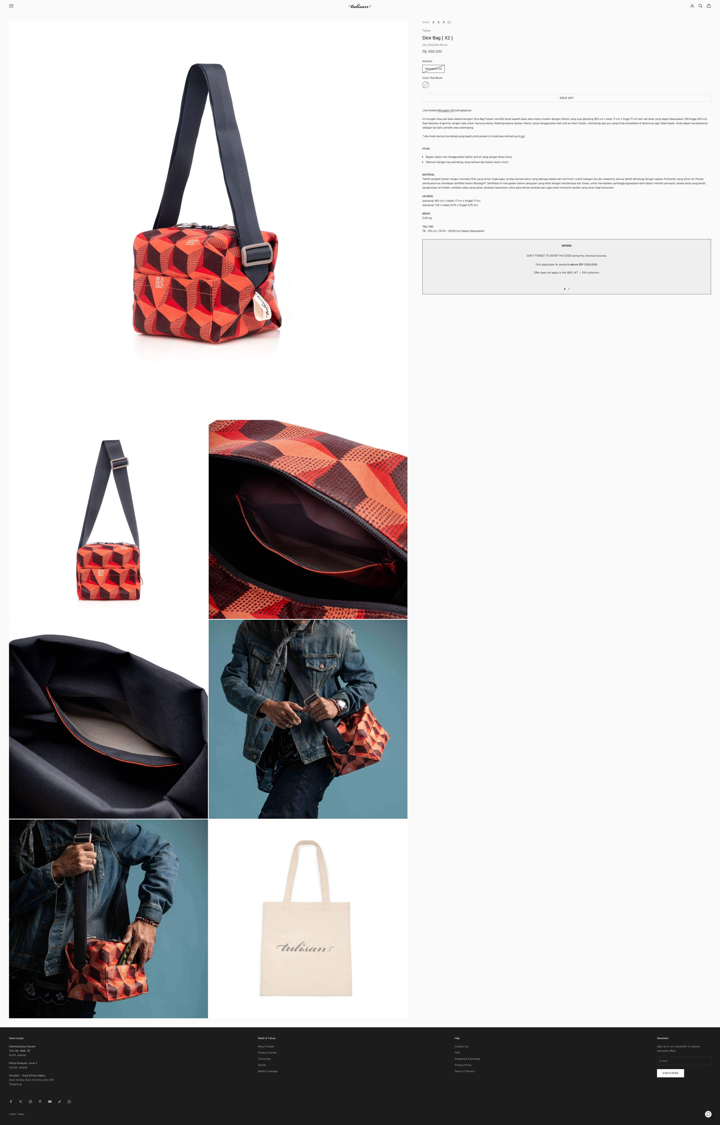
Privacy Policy (463, 1065)
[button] (708, 1114)
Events (262, 1065)
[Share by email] (449, 22)
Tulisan (426, 30)
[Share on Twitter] (438, 22)
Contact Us (461, 1046)
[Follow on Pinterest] (40, 1101)
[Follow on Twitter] (20, 1101)
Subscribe (670, 1073)
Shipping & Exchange (467, 1058)
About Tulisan (266, 1046)
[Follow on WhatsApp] (69, 1101)
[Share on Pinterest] (443, 22)
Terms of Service (465, 1071)
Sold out (567, 98)
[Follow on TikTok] (60, 1101)
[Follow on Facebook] (11, 1101)
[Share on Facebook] (433, 22)
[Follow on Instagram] (30, 1101)
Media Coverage (268, 1071)
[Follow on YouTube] (50, 1101)
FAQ (457, 1052)
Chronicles (264, 1058)
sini (522, 136)
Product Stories (267, 1052)
